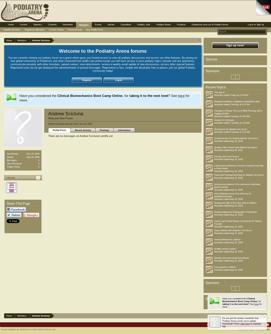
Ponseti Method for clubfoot (227, 239)
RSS (267, 324)
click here (245, 324)
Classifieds (126, 24)
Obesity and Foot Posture (226, 156)
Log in (118, 80)
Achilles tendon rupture (225, 249)
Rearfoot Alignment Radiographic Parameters (235, 212)
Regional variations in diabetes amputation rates (237, 101)
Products (181, 24)
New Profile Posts (94, 30)
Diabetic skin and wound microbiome (231, 258)
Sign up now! (235, 45)
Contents (52, 24)
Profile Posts (59, 130)
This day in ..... (221, 92)
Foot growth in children (225, 267)
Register (87, 80)
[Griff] (11, 187)
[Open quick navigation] (199, 40)
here (181, 96)
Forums (23, 24)
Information (124, 130)
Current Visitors (56, 30)
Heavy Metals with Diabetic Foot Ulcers (233, 230)
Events (98, 24)
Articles (111, 24)
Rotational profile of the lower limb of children (235, 203)
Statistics (37, 24)
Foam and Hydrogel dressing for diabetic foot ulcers (239, 175)
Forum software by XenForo (28, 329)
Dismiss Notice (198, 95)
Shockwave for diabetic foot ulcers (230, 129)
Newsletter (68, 24)
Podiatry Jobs (143, 24)
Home (11, 24)
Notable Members (12, 30)
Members (84, 25)
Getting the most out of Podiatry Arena (210, 24)
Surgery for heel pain (224, 120)
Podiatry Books (163, 24)
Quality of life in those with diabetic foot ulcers (236, 147)
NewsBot (218, 95)
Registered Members (35, 30)
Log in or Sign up (256, 24)
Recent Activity (83, 130)
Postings (104, 130)
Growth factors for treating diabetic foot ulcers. (236, 138)
